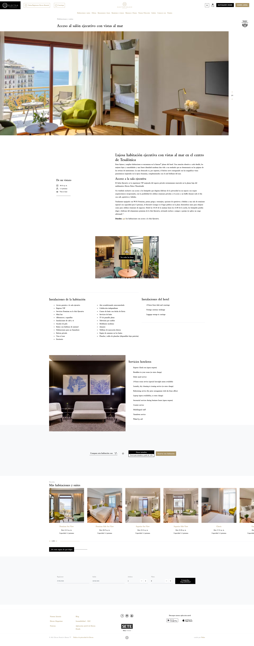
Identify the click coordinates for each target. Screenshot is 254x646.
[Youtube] (131, 615)
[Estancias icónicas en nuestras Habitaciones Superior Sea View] (142, 505)
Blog (77, 616)
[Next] (232, 99)
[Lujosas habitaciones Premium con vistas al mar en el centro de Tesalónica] (66, 505)
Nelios (203, 637)
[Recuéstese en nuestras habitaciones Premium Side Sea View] (104, 505)
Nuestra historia (55, 616)
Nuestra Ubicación (144, 13)
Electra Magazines (56, 621)
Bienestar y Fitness (131, 13)
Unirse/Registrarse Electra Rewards (38, 5)
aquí (123, 219)
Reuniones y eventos (118, 13)
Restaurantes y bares (104, 13)
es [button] (207, 5)
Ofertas (94, 13)
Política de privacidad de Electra (83, 637)
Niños (153, 577)
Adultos (130, 577)
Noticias (53, 626)
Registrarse (60, 577)
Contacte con (161, 13)
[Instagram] (127, 615)
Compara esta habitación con (101, 453)
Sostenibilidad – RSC (83, 621)
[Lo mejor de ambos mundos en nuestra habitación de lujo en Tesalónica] (180, 505)
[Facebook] (122, 615)
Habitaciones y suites (83, 13)
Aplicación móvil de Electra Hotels (85, 627)
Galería (153, 13)
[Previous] (232, 92)
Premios (169, 13)
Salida (94, 577)
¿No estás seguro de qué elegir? (62, 550)
